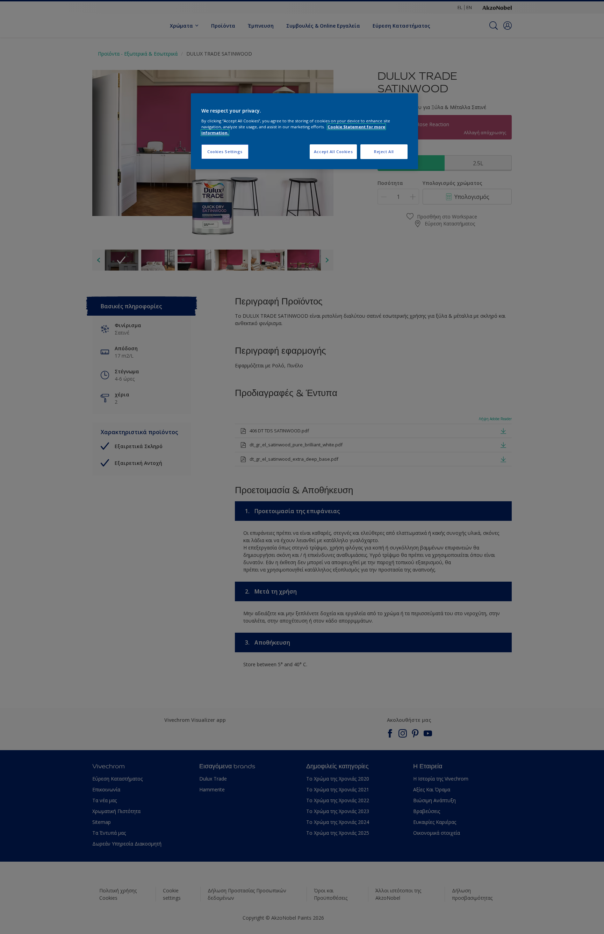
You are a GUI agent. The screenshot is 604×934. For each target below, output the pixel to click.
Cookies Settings (225, 151)
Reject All (384, 151)
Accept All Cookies (333, 151)
